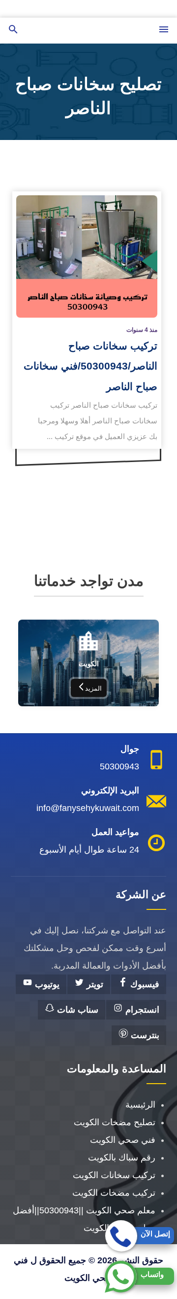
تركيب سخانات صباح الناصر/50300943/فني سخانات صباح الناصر (90, 366)
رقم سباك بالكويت (121, 1157)
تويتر (93, 984)
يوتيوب (45, 984)
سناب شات (76, 1010)
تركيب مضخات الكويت (113, 1193)
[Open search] (13, 30)
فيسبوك (143, 984)
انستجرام (141, 1010)
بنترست (143, 1035)
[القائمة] (164, 30)
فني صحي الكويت (122, 1140)
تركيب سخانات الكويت (114, 1175)
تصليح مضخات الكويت (114, 1122)
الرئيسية (140, 1105)
